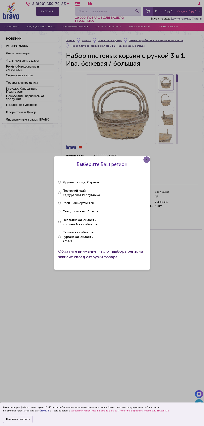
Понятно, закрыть (18, 419)
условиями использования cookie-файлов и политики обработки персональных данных (120, 410)
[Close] (146, 159)
